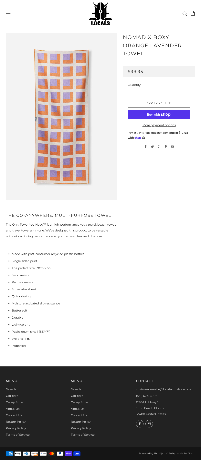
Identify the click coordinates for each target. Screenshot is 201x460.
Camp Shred (15, 402)
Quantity (134, 85)
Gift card (12, 396)
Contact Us (14, 415)
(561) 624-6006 (146, 396)
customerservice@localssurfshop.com (163, 389)
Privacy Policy (16, 428)
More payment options (159, 125)
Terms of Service (18, 434)
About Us (12, 409)
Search (11, 389)
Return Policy (16, 422)
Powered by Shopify (151, 453)
